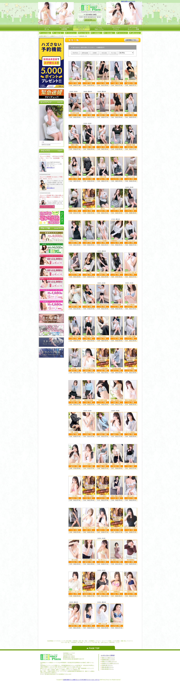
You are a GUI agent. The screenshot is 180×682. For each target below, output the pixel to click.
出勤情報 (75, 640)
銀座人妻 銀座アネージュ (108, 669)
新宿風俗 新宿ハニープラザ (108, 659)
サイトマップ (122, 33)
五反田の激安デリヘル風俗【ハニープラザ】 (51, 36)
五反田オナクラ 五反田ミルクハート (110, 663)
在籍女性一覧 (83, 36)
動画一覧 (58, 33)
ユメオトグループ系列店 (108, 655)
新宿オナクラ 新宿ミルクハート (109, 661)
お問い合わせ (135, 33)
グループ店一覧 (84, 33)
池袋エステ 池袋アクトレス (108, 657)
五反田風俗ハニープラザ (53, 640)
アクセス (98, 640)
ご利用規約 (97, 33)
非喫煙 (94, 53)
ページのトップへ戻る (94, 647)
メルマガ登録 (45, 33)
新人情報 (68, 640)
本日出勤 (104, 53)
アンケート (71, 33)
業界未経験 (85, 53)
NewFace (75, 53)
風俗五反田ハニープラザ (128, 1)
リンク (117, 642)
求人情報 (109, 33)
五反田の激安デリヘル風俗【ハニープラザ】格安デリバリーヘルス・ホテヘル (81, 679)
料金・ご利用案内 (89, 640)
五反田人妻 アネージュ (107, 665)
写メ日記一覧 (95, 642)
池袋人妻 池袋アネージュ (108, 667)
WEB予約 (111, 642)
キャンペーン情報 (106, 640)
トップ (63, 640)
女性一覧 (81, 640)
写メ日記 (113, 53)
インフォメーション (71, 36)
